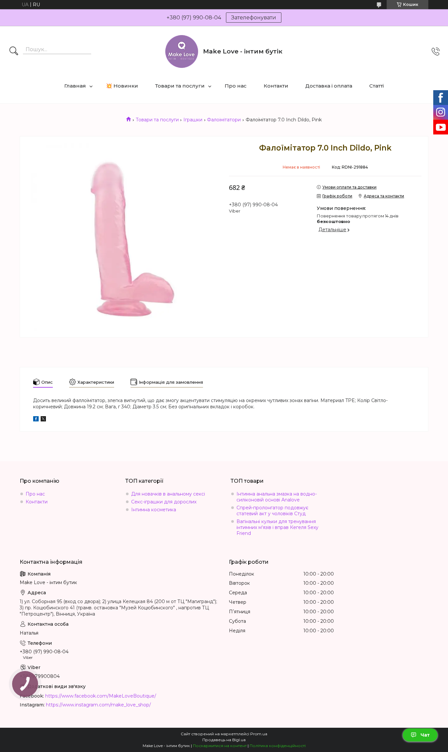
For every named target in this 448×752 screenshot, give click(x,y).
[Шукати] (14, 51)
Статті (376, 86)
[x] (43, 420)
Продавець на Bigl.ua (224, 739)
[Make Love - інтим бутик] (181, 51)
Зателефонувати (253, 17)
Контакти (276, 86)
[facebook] (36, 420)
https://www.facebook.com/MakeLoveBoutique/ (100, 696)
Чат (425, 735)
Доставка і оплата (328, 86)
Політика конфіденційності (278, 745)
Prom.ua (258, 733)
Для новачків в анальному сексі (168, 494)
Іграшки (192, 120)
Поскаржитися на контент (220, 745)
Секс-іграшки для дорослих (163, 502)
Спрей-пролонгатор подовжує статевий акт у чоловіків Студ (272, 511)
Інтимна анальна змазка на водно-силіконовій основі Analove (276, 497)
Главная (75, 86)
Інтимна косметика (153, 510)
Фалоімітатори (224, 120)
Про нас (236, 86)
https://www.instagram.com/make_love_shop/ (98, 705)
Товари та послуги (180, 86)
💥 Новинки (122, 86)
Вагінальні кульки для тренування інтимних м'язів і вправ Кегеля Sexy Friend (277, 527)
